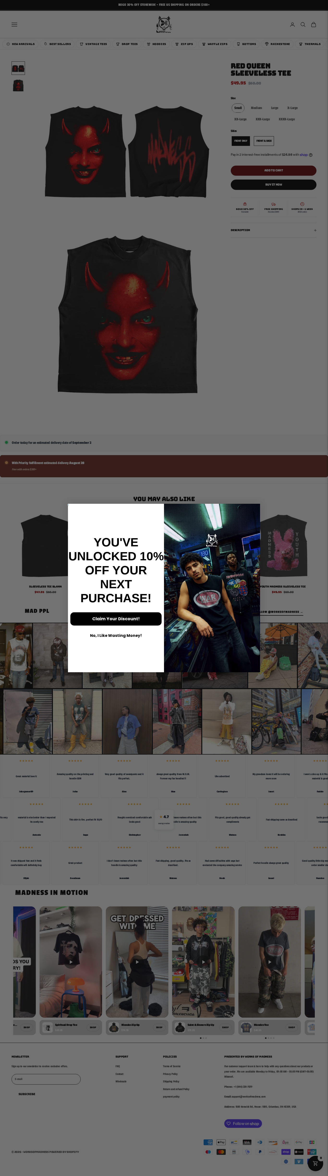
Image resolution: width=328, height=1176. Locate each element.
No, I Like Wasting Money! (116, 635)
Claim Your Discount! (116, 619)
